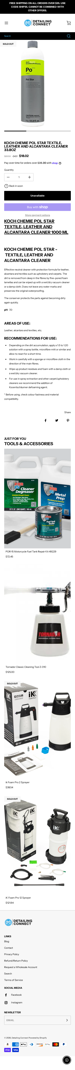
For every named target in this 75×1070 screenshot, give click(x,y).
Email (10, 1020)
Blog (6, 941)
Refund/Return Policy (16, 960)
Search (8, 973)
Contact (8, 947)
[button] (8, 23)
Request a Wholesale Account (20, 967)
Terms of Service (13, 980)
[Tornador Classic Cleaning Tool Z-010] (37, 614)
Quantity (9, 169)
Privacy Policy (11, 954)
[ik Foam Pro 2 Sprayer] (37, 729)
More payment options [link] (37, 215)
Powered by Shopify (38, 1038)
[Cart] (67, 23)
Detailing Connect (20, 1038)
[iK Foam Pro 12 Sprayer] (37, 845)
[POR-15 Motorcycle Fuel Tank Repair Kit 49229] (37, 498)
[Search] (67, 36)
